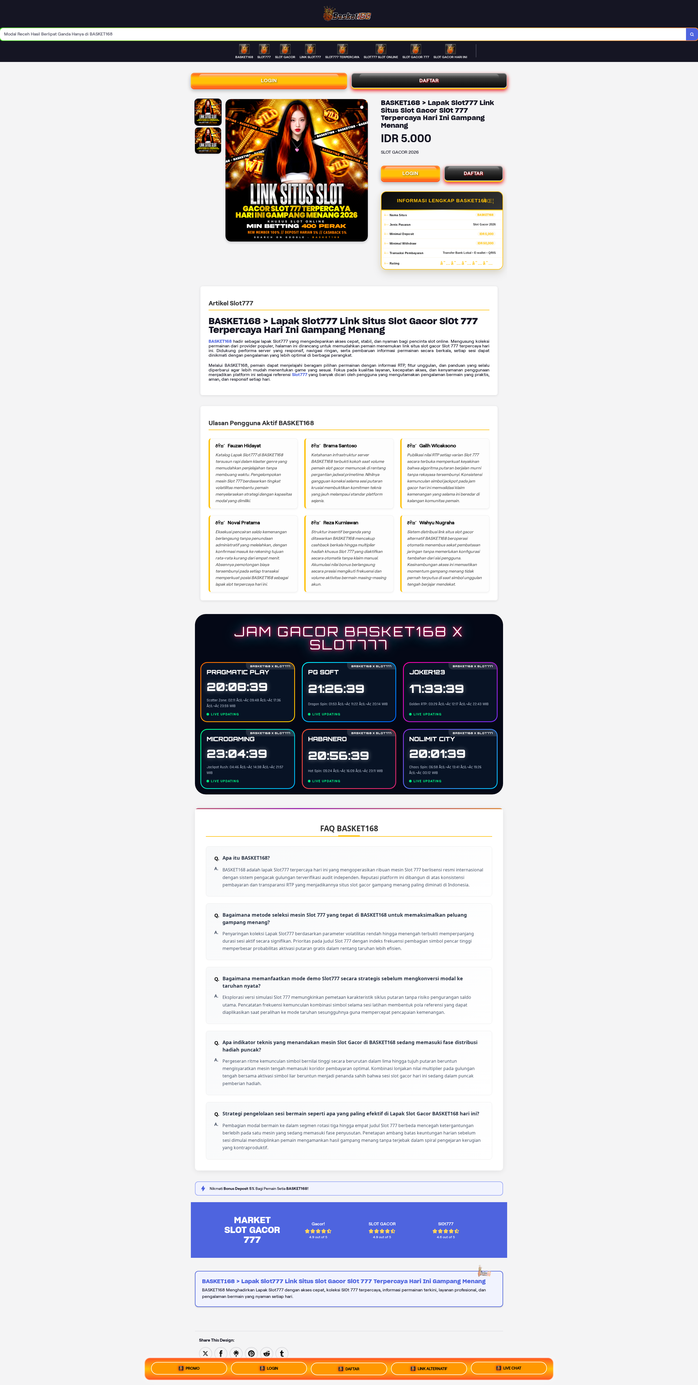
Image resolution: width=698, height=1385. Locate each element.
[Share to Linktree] (236, 1353)
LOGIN (269, 80)
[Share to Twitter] (205, 1353)
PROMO (193, 1367)
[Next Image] (363, 171)
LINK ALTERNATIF (432, 1368)
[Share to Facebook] (220, 1353)
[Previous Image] (229, 171)
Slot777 (299, 374)
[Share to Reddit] (266, 1353)
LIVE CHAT (512, 1368)
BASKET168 (220, 341)
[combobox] (343, 34)
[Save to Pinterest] (251, 1353)
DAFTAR (429, 80)
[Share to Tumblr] (281, 1353)
